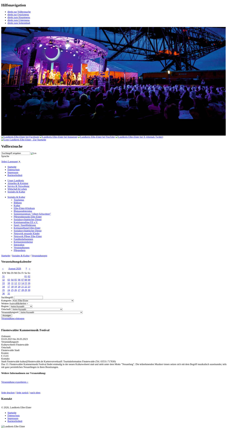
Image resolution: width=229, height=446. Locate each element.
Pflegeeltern (19, 250)
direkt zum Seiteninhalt (18, 23)
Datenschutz (13, 169)
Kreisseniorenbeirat (23, 242)
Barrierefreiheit (14, 175)
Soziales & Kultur (16, 191)
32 (3, 279)
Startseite (11, 166)
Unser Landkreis (15, 180)
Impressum (12, 172)
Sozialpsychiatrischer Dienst (27, 219)
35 (3, 290)
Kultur (17, 205)
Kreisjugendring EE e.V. (26, 222)
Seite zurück (22, 392)
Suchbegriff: (7, 297)
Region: (5, 306)
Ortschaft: (6, 309)
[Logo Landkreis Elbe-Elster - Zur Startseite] (23, 139)
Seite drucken (8, 392)
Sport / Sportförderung (25, 225)
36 (3, 293)
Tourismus (19, 200)
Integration (19, 244)
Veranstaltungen (21, 247)
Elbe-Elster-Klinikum (24, 208)
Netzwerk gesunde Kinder (27, 233)
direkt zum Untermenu (18, 20)
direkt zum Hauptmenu (18, 17)
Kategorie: (6, 300)
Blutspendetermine (23, 211)
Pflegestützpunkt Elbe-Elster (28, 216)
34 (3, 286)
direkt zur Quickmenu (18, 14)
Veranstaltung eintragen (12, 318)
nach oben (35, 392)
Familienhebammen (23, 239)
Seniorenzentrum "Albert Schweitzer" (32, 214)
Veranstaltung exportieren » (14, 382)
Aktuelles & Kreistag (17, 183)
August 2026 (14, 268)
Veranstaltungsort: (10, 312)
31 (3, 276)
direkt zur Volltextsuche (19, 11)
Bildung (18, 202)
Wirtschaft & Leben (17, 189)
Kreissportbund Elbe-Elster (27, 228)
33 (3, 283)
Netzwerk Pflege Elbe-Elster (28, 236)
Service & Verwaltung (18, 186)
